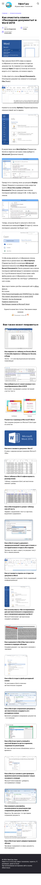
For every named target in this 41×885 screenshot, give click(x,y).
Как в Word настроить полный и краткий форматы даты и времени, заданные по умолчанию (19, 743)
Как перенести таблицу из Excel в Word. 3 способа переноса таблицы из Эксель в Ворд (20, 354)
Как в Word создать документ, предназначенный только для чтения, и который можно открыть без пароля (20, 545)
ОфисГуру (23, 4)
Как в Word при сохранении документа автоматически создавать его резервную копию (20, 711)
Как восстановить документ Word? (19, 448)
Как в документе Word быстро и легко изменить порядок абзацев (20, 643)
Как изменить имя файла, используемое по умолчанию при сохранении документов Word (18, 808)
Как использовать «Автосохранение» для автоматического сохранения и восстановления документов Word (20, 612)
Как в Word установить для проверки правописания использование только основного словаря (20, 776)
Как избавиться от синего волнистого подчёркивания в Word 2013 (20, 385)
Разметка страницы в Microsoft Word (20, 420)
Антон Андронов (15, 299)
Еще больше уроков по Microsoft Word (15, 304)
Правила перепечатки (10, 302)
